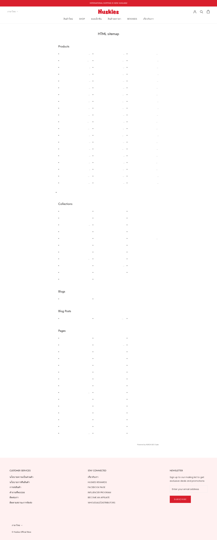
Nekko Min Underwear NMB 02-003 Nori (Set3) (85, 101)
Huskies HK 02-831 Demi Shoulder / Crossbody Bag (88, 74)
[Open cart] (208, 11)
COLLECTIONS (137, 392)
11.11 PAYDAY (101, 351)
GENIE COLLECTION (105, 238)
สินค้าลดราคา (114, 19)
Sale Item (135, 258)
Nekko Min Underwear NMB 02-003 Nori (82, 114)
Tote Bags (135, 272)
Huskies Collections (106, 279)
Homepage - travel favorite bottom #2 (117, 265)
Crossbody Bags (105, 217)
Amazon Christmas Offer (74, 426)
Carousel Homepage (72, 279)
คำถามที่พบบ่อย (17, 492)
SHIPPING (134, 372)
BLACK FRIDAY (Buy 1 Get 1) (75, 272)
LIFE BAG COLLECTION (141, 211)
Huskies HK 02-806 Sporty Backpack (115, 121)
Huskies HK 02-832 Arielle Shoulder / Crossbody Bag (89, 67)
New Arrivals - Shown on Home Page (149, 238)
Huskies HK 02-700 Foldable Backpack (150, 176)
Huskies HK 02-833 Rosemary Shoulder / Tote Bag (88, 60)
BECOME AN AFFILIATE (99, 497)
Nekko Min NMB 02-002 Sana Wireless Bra (83, 142)
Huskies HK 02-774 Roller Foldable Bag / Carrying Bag (158, 108)
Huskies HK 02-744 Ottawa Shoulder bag (117, 128)
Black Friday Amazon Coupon (111, 344)
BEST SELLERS (68, 265)
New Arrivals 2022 (139, 245)
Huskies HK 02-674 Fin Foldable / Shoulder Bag (154, 155)
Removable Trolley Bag (142, 251)
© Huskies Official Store (21, 532)
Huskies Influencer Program (76, 433)
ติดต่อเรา (14, 497)
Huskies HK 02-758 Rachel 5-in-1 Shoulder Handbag (123, 87)
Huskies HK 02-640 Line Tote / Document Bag (120, 155)
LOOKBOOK (135, 358)
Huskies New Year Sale (73, 412)
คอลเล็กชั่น (96, 19)
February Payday (70, 365)
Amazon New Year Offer (74, 406)
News (64, 298)
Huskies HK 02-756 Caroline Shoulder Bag (118, 101)
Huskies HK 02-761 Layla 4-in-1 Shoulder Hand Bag (122, 74)
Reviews (100, 392)
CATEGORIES (136, 426)
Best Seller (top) (70, 251)
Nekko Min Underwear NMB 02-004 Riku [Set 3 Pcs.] (88, 94)
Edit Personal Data (105, 365)
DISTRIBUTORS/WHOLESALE (143, 385)
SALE (132, 406)
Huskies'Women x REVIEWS (75, 318)
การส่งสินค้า (15, 487)
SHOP (82, 19)
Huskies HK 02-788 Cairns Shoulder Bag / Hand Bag (157, 182)
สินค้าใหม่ (68, 19)
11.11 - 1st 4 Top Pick (70, 211)
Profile (133, 338)
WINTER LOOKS (137, 318)
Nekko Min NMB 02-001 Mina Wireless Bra (82, 148)
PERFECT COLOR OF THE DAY (110, 318)
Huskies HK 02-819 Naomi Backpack (149, 60)
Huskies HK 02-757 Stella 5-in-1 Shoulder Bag (119, 94)
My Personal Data (105, 372)
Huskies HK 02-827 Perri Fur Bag (78, 176)
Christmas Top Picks (106, 211)
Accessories (68, 231)
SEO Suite (155, 444)
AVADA (148, 444)
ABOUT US (135, 412)
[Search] (201, 11)
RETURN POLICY (137, 378)
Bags (64, 245)
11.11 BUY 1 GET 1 (68, 217)
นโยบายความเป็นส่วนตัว (21, 477)
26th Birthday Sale (71, 344)
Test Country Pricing (72, 358)
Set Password (103, 426)
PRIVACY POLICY (138, 365)
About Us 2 (67, 338)
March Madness (70, 351)
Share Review (103, 385)
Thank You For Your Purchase (76, 392)
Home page (102, 258)
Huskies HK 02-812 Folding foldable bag (151, 101)
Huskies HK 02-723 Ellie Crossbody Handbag (153, 80)
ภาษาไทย (11, 11)
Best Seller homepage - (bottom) (79, 258)
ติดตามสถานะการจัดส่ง (21, 502)
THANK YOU (136, 351)
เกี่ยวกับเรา (148, 19)
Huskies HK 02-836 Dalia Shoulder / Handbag (85, 128)
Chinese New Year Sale (74, 399)
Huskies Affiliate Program (109, 338)
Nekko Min (135, 224)
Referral (100, 406)
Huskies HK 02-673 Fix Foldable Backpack (151, 162)
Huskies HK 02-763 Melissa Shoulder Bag (117, 108)
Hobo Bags (102, 251)
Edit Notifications (105, 419)
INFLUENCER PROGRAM (99, 492)
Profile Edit (101, 433)
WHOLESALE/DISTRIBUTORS (101, 502)
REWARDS (132, 19)
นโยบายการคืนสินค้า (20, 482)
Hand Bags (101, 245)
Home (133, 433)
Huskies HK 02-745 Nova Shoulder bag (116, 135)
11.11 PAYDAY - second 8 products (78, 224)
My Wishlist (101, 399)
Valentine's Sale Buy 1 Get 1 (75, 378)
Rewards (100, 412)
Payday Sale (68, 372)
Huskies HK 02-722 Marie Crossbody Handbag (154, 87)
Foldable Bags (103, 231)
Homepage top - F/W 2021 (110, 272)
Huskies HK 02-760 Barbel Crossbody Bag (118, 80)
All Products (64, 192)
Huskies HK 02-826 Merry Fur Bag (78, 182)
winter (99, 298)
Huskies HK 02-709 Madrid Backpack (149, 135)
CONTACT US (136, 344)
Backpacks (67, 238)
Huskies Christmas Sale (74, 419)
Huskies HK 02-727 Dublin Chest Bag (115, 142)
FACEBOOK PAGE (96, 487)
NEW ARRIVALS (137, 231)
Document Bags (104, 224)
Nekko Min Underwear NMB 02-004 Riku (82, 108)
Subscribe (180, 499)
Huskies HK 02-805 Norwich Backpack (150, 169)
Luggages (135, 217)
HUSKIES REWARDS (105, 378)
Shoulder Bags (137, 265)
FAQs (132, 399)
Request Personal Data (108, 358)
